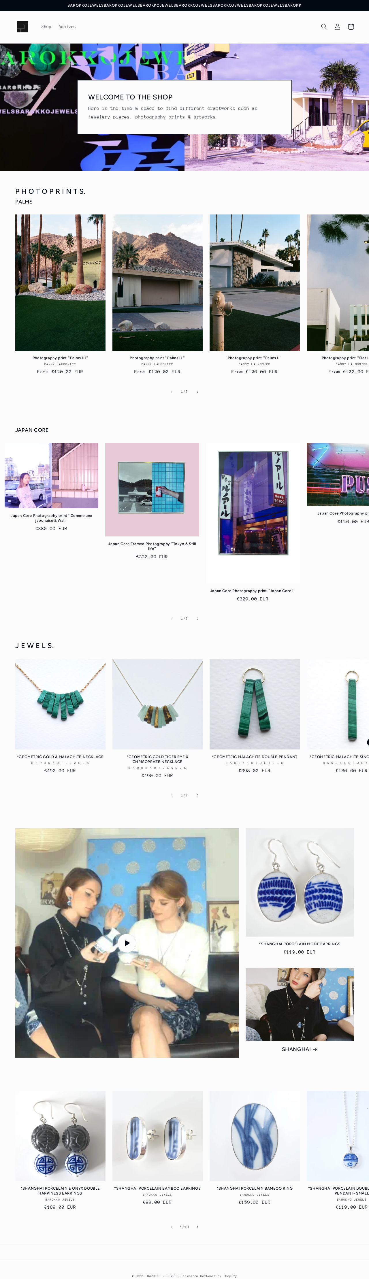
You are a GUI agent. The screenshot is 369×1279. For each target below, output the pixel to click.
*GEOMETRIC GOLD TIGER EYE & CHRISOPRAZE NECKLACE (157, 759)
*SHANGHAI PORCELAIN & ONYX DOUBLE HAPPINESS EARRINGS (60, 1190)
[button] (324, 26)
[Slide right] (197, 391)
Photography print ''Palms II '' (157, 358)
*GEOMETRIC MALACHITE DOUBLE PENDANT (255, 757)
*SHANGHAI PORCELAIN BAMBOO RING (254, 1188)
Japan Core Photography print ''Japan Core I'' (253, 591)
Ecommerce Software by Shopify (209, 1276)
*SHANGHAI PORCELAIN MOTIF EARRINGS (299, 944)
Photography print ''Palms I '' (255, 358)
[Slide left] (171, 391)
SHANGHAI (296, 1049)
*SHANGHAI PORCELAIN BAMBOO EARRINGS (157, 1188)
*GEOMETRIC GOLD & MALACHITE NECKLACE (60, 757)
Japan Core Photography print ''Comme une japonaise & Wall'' (51, 518)
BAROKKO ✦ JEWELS (163, 1276)
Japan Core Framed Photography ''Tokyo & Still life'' (152, 546)
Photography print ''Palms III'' (60, 358)
